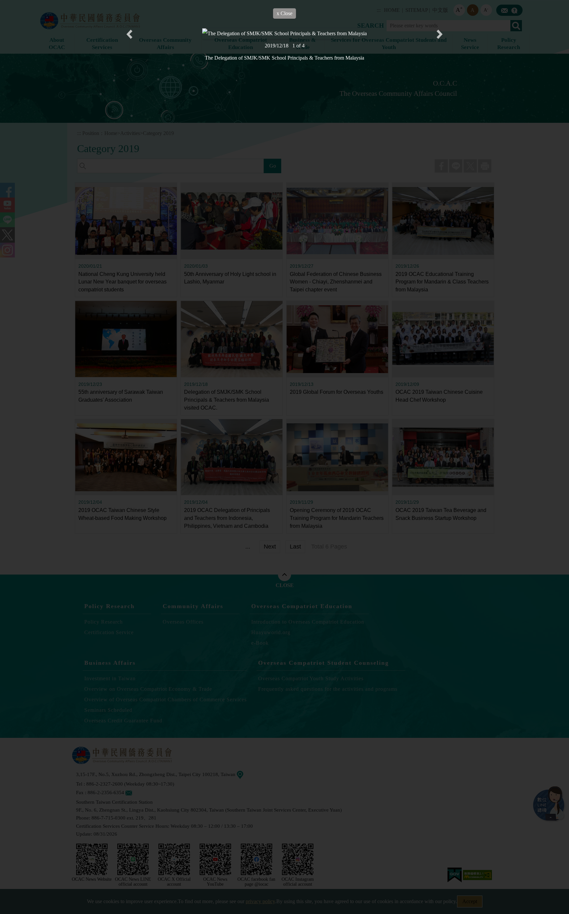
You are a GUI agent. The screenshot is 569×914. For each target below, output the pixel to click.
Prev (129, 34)
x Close (284, 13)
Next (440, 34)
